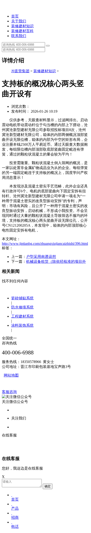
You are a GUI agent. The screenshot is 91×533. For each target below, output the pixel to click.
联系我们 (18, 36)
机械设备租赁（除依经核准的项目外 (56, 261)
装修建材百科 (22, 31)
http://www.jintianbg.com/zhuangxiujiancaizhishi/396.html (45, 244)
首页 (15, 16)
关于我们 (18, 21)
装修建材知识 (22, 26)
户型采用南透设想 (41, 257)
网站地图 (11, 375)
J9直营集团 (20, 71)
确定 (48, 486)
